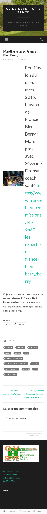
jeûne (7, 353)
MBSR (17, 353)
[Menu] (6, 39)
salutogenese (11, 369)
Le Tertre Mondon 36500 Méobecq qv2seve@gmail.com (11, 474)
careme (8, 347)
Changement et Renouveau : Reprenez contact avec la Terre (34, 393)
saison (35, 364)
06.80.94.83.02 (9, 481)
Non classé (12, 340)
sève (36, 369)
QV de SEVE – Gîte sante (23, 10)
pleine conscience (13, 358)
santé (26, 369)
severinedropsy (22, 59)
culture (33, 347)
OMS (26, 353)
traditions (10, 374)
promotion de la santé (16, 364)
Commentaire (34, 436)
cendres (21, 347)
